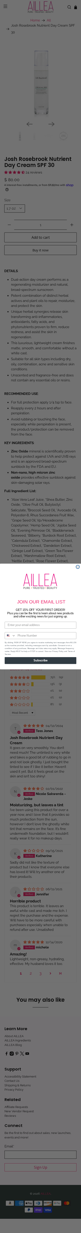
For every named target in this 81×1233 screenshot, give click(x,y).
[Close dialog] (78, 567)
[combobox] (10, 635)
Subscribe (40, 660)
